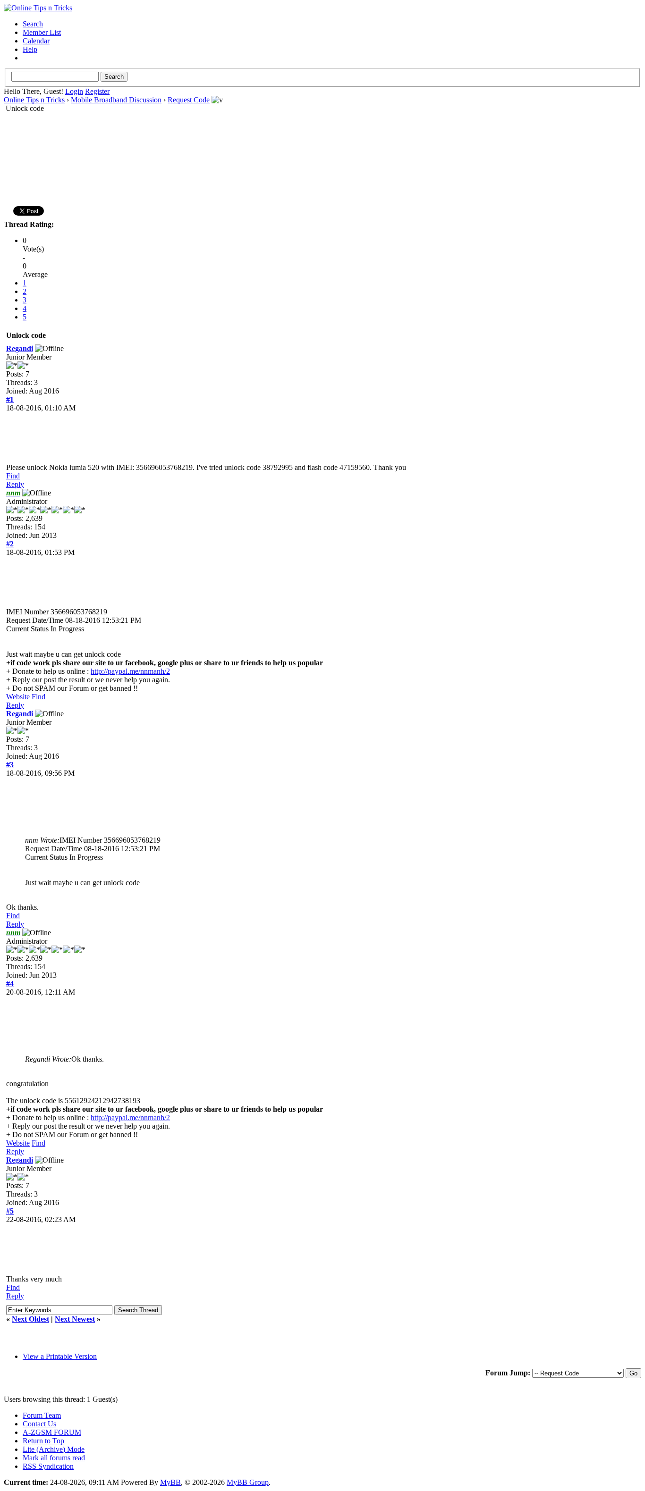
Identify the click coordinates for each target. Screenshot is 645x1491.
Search (33, 24)
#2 (10, 544)
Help (30, 49)
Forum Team (42, 1415)
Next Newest (75, 1319)
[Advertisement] (322, 142)
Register (97, 91)
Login (74, 91)
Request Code (189, 100)
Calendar (36, 41)
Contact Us (39, 1424)
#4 (10, 984)
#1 (10, 399)
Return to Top (43, 1441)
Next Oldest (30, 1319)
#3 (10, 765)
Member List (42, 32)
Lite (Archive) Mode (54, 1449)
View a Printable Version (60, 1356)
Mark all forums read (54, 1458)
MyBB (170, 1482)
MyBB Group (248, 1482)
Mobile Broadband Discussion (116, 100)
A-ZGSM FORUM (52, 1432)
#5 (10, 1211)
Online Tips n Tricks (34, 100)
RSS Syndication (48, 1466)
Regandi (19, 348)
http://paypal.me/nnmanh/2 (130, 671)
